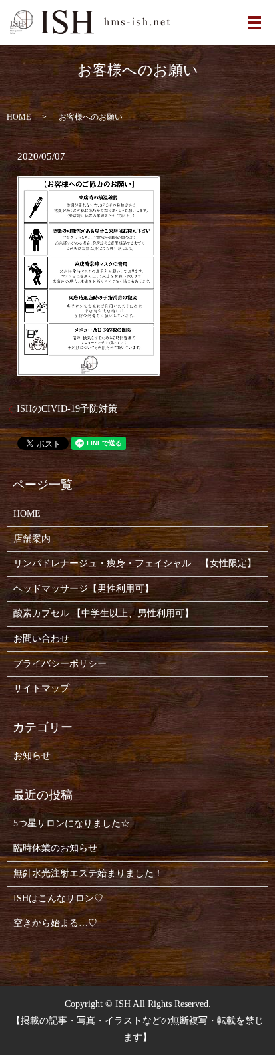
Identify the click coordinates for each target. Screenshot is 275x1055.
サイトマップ (41, 688)
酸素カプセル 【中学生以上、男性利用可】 (103, 613)
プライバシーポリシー (60, 664)
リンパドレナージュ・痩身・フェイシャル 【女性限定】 (134, 563)
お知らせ (32, 756)
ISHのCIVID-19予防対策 (67, 409)
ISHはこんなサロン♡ (58, 898)
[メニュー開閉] (254, 22)
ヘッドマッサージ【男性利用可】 (83, 589)
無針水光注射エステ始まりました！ (88, 873)
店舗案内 (32, 539)
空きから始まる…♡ (55, 923)
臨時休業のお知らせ (55, 848)
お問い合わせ (41, 639)
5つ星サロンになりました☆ (71, 823)
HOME (19, 117)
